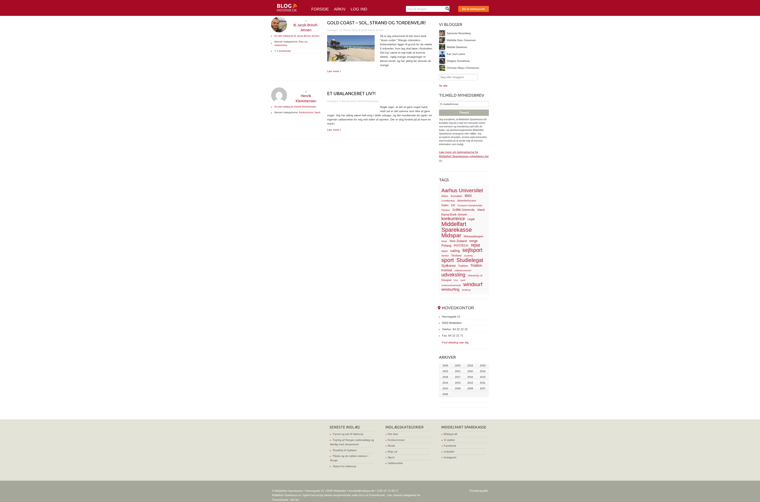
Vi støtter (449, 439)
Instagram (450, 457)
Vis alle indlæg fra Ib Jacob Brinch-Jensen (296, 36)
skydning (468, 255)
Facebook (450, 445)
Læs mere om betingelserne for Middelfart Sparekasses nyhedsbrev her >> (464, 156)
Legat (471, 219)
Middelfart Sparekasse (456, 227)
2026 (445, 365)
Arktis (444, 196)
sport (447, 260)
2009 (458, 388)
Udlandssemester (462, 270)
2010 (445, 388)
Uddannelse (280, 45)
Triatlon (476, 265)
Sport (317, 112)
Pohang (446, 245)
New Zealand (458, 241)
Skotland (456, 255)
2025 (458, 365)
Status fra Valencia (344, 466)
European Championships (470, 205)
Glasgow (445, 210)
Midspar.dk (450, 434)
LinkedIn (449, 451)
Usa (456, 280)
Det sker (393, 434)
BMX (468, 196)
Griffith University (463, 209)
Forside (320, 9)
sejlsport (472, 250)
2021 (458, 371)
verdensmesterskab (451, 285)
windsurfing (450, 289)
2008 (470, 388)
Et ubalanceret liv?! (351, 93)
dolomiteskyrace (466, 200)
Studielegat (469, 260)
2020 (470, 371)
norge (473, 241)
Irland (480, 209)
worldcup (466, 290)
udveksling (453, 274)
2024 (470, 365)
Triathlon (463, 265)
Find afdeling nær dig (455, 342)
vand (462, 280)
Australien (456, 196)
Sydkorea (448, 266)
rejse (475, 245)
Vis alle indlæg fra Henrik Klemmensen (295, 106)
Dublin (444, 205)
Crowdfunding (448, 200)
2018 (445, 377)
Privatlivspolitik (479, 490)
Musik (444, 241)
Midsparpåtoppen (473, 236)
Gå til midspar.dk (473, 8)
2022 (445, 371)
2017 (458, 377)
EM (453, 205)
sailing (455, 251)
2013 (458, 382)
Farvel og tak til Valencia (348, 434)
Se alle (443, 85)
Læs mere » (334, 71)
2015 (482, 377)
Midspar (451, 235)
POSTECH (461, 245)
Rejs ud (303, 41)
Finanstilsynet (377, 495)
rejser (444, 251)
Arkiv (340, 9)
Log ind (359, 9)
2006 (445, 394)
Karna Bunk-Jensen (454, 214)
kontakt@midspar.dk (361, 490)
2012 (470, 382)
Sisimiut (445, 255)
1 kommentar (284, 51)
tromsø (446, 270)
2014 (445, 382)
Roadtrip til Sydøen (345, 450)
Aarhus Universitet (462, 190)
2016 (470, 377)
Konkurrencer (306, 112)
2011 (482, 382)
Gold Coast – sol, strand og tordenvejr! (376, 22)
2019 (482, 371)
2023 (482, 365)
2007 (482, 388)
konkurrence (453, 218)
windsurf (472, 284)
